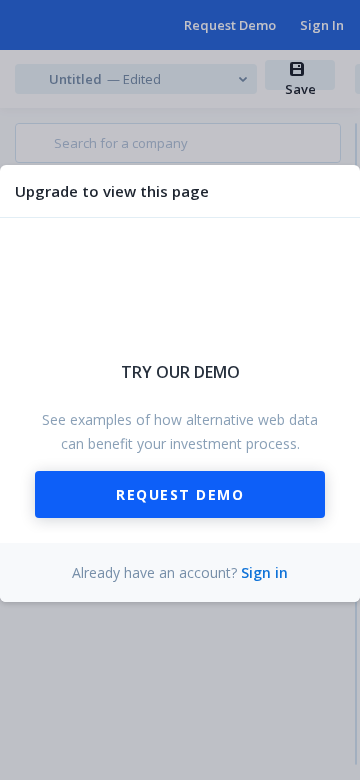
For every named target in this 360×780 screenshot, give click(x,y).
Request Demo (180, 494)
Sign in (264, 572)
